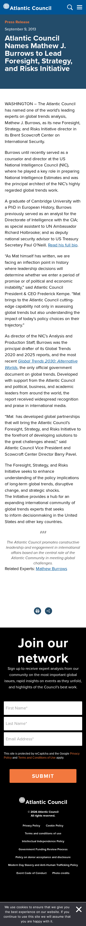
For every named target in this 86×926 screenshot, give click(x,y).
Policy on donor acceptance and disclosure (43, 857)
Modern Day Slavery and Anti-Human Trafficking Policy (43, 865)
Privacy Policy (31, 825)
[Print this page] (37, 610)
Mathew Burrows (51, 569)
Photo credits (61, 873)
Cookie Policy (54, 825)
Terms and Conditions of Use (37, 757)
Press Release (17, 22)
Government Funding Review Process (43, 849)
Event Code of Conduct (31, 873)
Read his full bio (62, 245)
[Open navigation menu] (79, 7)
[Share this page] (48, 610)
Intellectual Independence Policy (43, 841)
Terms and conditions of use (43, 833)
